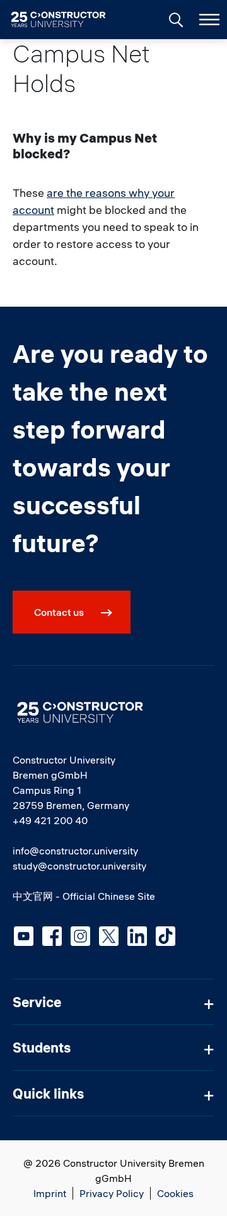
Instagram (80, 936)
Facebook (52, 936)
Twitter (109, 936)
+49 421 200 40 (50, 820)
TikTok (165, 936)
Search (174, 18)
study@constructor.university (79, 865)
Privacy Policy (111, 1193)
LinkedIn (137, 936)
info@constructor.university (75, 850)
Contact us (59, 612)
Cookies (175, 1193)
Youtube (24, 936)
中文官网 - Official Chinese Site (84, 896)
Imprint (49, 1193)
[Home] (66, 19)
